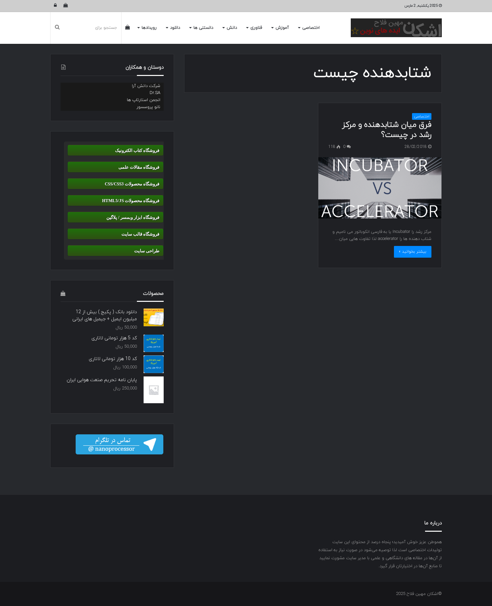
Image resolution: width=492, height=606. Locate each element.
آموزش (282, 28)
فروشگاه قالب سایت (140, 234)
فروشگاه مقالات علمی (138, 167)
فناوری (256, 28)
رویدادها (149, 28)
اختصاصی (311, 28)
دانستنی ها (203, 28)
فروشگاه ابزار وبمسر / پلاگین (132, 217)
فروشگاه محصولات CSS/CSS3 (132, 183)
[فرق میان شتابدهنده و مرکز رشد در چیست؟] (379, 188)
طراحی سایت (146, 250)
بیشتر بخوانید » (412, 251)
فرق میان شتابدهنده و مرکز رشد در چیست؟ (386, 129)
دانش (232, 28)
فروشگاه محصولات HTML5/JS (130, 200)
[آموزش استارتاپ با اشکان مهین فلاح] (396, 27)
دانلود (175, 28)
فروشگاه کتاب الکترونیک (137, 150)
